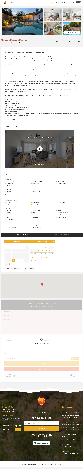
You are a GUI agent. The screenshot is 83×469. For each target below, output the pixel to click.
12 (52, 250)
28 (35, 261)
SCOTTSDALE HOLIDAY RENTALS (70, 429)
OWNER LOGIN (65, 451)
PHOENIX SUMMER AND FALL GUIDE (70, 432)
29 (38, 261)
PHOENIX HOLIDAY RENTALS (68, 439)
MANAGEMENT (45, 2)
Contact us (41, 412)
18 (49, 254)
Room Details (62, 235)
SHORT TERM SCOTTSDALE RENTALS (71, 417)
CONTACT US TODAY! (67, 444)
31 (9, 264)
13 (31, 254)
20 (32, 257)
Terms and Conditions (47, 464)
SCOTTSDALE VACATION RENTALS (70, 412)
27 (20, 261)
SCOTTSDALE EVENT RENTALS (69, 422)
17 (46, 254)
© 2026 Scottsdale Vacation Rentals (31, 464)
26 (16, 261)
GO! (18, 429)
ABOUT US (64, 441)
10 (46, 250)
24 (46, 257)
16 (42, 254)
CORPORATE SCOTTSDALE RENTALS (71, 425)
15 (38, 254)
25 (13, 261)
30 (42, 261)
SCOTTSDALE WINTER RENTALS (69, 427)
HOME (63, 410)
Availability (21, 235)
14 (35, 254)
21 (35, 257)
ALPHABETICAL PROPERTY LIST (69, 454)
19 (52, 254)
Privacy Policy (57, 464)
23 (42, 257)
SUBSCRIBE (41, 428)
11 (49, 250)
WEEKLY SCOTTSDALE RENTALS (69, 420)
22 (38, 257)
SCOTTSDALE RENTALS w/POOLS (70, 415)
